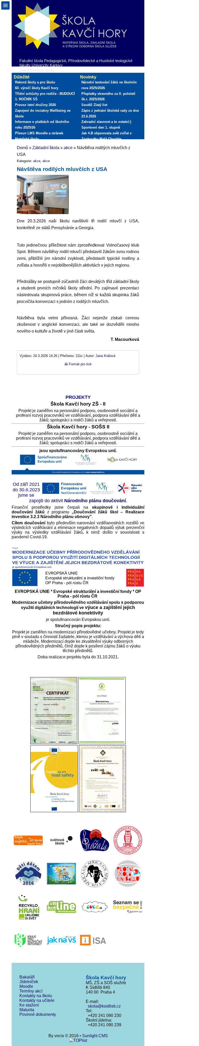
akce (68, 147)
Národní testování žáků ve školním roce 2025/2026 (109, 85)
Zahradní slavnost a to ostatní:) (106, 122)
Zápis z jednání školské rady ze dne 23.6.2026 (110, 113)
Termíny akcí (30, 991)
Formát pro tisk (80, 364)
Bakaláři (27, 977)
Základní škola (45, 147)
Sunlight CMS (95, 1036)
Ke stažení (29, 1005)
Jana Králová (105, 356)
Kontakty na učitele (36, 1000)
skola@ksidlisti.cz (103, 1006)
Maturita (26, 1010)
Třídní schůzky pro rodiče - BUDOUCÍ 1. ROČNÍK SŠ (45, 96)
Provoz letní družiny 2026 (35, 105)
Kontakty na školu (35, 996)
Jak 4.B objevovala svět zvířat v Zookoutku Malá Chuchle (106, 136)
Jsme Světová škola (36, 70)
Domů (22, 147)
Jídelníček (28, 981)
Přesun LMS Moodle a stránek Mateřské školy (39, 136)
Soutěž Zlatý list (94, 105)
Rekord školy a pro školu (35, 82)
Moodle (26, 986)
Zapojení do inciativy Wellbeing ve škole (42, 113)
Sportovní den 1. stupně (100, 127)
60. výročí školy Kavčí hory (36, 88)
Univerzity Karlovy (47, 65)
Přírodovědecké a (83, 60)
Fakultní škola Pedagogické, (43, 60)
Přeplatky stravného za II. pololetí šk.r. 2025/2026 (108, 96)
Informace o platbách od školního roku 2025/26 (42, 124)
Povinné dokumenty (37, 1014)
